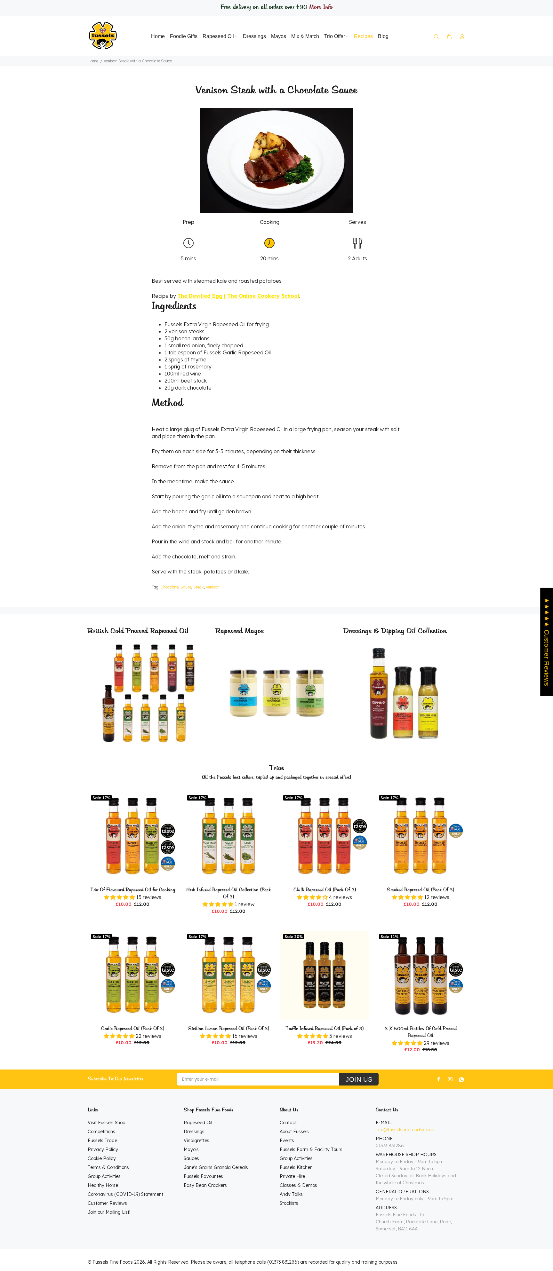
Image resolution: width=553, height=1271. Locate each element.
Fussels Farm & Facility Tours (311, 1149)
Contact (288, 1122)
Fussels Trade (102, 1140)
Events (287, 1140)
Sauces (191, 1158)
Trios (276, 768)
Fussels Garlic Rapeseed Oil (237, 352)
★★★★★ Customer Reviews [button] (546, 642)
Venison (213, 587)
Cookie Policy (102, 1158)
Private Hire (292, 1176)
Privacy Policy (103, 1149)
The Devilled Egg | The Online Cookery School (238, 296)
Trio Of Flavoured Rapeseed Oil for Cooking (132, 890)
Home (93, 61)
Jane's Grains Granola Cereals (216, 1167)
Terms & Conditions (108, 1167)
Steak (198, 587)
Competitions (101, 1131)
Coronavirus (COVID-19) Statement (125, 1194)
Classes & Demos (298, 1185)
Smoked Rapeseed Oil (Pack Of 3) (420, 890)
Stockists (289, 1203)
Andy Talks (291, 1194)
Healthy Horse (103, 1185)
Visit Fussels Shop (106, 1122)
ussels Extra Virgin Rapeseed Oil (206, 324)
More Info (320, 7)
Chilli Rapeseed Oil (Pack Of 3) (324, 890)
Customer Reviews (107, 1203)
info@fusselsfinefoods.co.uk (405, 1130)
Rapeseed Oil (198, 1122)
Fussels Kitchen (296, 1167)
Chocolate (169, 587)
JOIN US (359, 1079)
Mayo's (191, 1149)
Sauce (185, 587)
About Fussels (294, 1131)
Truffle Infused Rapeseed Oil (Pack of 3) (324, 1029)
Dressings (194, 1131)
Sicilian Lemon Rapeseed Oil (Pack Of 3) (228, 1029)
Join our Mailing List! (109, 1212)
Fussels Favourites (203, 1176)
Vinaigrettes (196, 1140)
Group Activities (104, 1176)
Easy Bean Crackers (205, 1185)
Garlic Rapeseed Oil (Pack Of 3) (132, 1029)
